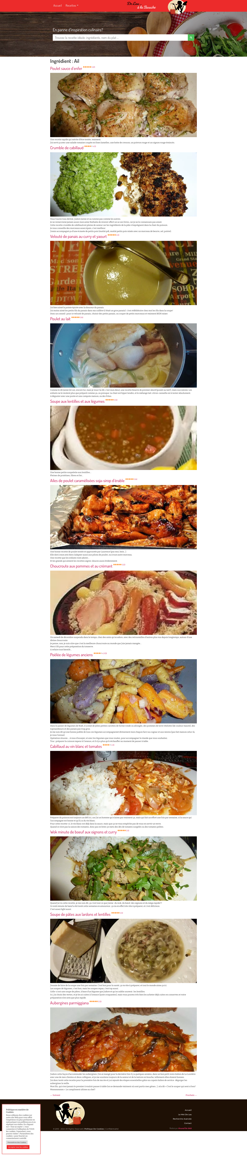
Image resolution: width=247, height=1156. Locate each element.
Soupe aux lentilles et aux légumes (83, 401)
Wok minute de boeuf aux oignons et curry (89, 831)
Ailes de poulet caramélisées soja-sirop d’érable (93, 480)
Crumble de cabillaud (73, 147)
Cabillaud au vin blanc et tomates (82, 746)
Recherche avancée (182, 1119)
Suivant (55, 1095)
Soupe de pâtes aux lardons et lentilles (86, 914)
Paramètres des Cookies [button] (17, 1142)
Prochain (191, 1095)
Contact (188, 1123)
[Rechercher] (191, 37)
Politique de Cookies (94, 1129)
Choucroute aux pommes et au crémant (87, 566)
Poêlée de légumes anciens (78, 654)
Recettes (71, 5)
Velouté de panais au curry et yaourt (84, 236)
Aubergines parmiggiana (75, 1002)
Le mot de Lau (185, 1114)
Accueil (57, 5)
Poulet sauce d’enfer (72, 68)
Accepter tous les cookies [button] (18, 1147)
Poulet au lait (66, 318)
